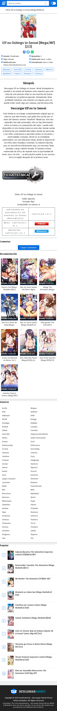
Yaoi (3, 538)
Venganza (6, 534)
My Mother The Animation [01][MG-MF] (32, 579)
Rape (4, 512)
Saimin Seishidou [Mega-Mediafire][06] (33, 618)
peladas (5, 508)
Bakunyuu (6, 69)
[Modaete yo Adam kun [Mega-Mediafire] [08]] (11, 599)
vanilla (33, 531)
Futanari (5, 460)
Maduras (34, 482)
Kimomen (34, 479)
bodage (34, 419)
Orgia (33, 501)
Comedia (34, 430)
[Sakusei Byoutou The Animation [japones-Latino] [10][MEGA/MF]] (11, 559)
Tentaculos (6, 523)
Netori (33, 497)
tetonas (5, 527)
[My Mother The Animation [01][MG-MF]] (11, 586)
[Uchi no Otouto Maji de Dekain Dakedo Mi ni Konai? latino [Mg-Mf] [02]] (11, 638)
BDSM (4, 419)
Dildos (4, 438)
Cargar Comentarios (29, 248)
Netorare (5, 497)
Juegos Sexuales (8, 479)
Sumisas (38, 73)
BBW (33, 415)
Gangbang (35, 460)
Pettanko (34, 508)
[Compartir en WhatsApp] (32, 52)
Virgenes (34, 534)
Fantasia (38, 69)
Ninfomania (6, 501)
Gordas (5, 464)
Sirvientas (6, 516)
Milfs (33, 490)
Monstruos (6, 493)
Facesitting (35, 449)
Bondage (5, 423)
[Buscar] (45, 3)
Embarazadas (7, 445)
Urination (5, 531)
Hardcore (34, 464)
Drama (4, 442)
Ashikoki (34, 412)
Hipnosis (49, 69)
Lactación (6, 482)
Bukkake (34, 423)
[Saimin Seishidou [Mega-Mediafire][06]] (11, 625)
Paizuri (17, 73)
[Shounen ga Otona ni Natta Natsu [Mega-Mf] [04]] (11, 651)
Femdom (5, 456)
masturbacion (36, 486)
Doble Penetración (38, 438)
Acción (4, 408)
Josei (4, 475)
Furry (33, 456)
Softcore (34, 516)
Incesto (34, 471)
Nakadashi (7, 73)
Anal (4, 412)
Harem (4, 467)
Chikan (4, 430)
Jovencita (34, 475)
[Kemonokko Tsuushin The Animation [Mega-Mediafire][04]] (11, 572)
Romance (27, 73)
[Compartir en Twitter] (28, 52)
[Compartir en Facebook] (24, 52)
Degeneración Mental (39, 434)
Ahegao (34, 408)
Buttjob (5, 427)
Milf (3, 490)
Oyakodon (6, 505)
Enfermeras (35, 445)
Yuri (32, 538)
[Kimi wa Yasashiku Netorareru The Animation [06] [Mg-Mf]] (11, 678)
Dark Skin (18, 69)
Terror (33, 523)
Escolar (28, 69)
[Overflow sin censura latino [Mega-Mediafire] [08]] (11, 612)
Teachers (34, 520)
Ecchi (33, 442)
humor (4, 471)
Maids (4, 486)
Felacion (34, 453)
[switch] (53, 3)
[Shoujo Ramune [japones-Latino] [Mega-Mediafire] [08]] (11, 664)
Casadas (34, 427)
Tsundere (34, 527)
